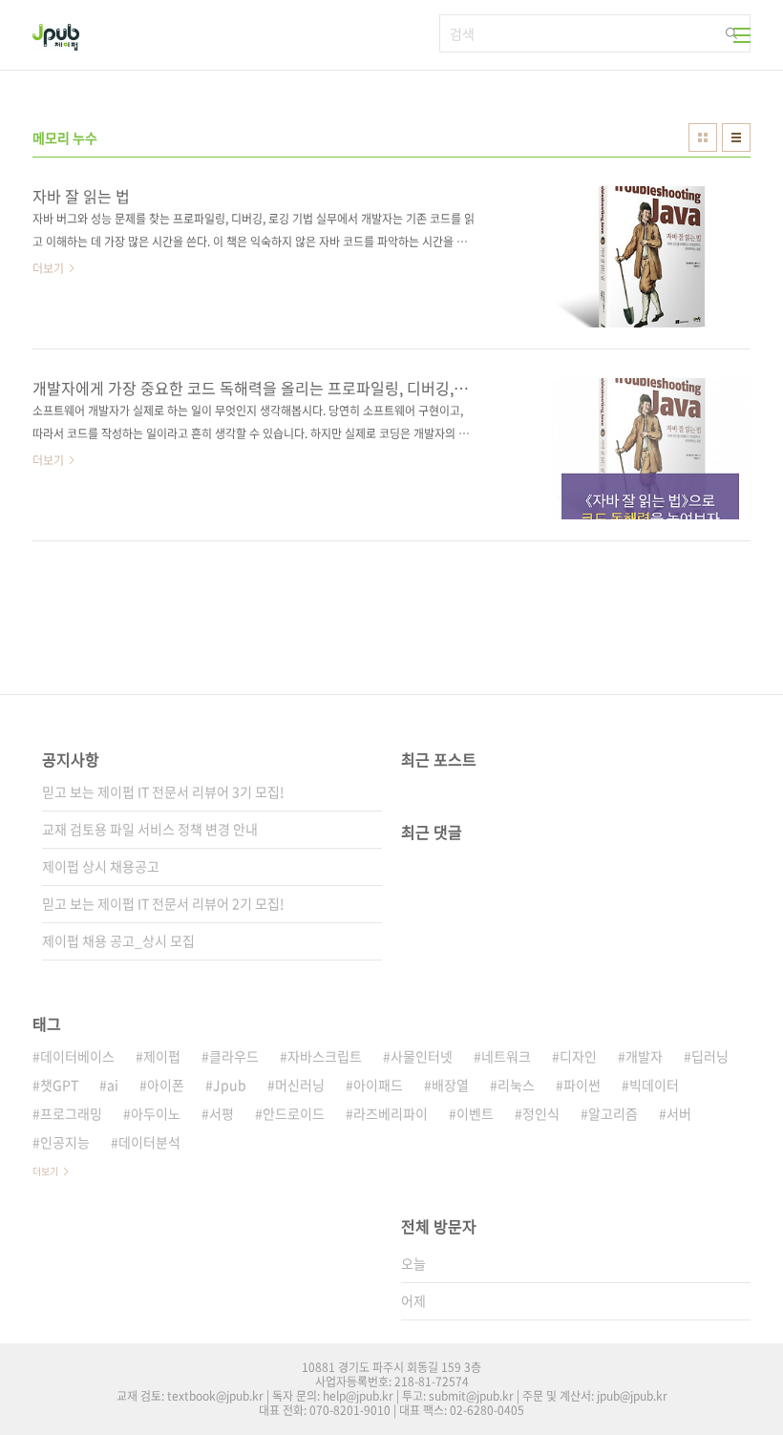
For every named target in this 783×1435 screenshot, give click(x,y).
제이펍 (161, 1056)
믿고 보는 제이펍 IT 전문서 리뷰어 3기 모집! (163, 791)
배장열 (450, 1084)
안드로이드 (294, 1113)
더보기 (45, 1171)
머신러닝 (300, 1084)
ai (112, 1084)
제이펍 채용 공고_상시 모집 (118, 940)
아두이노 (155, 1113)
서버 (679, 1113)
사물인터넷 (422, 1056)
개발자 (644, 1056)
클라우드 (234, 1056)
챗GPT (59, 1084)
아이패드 (378, 1084)
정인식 (541, 1113)
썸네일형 (702, 137)
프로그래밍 (71, 1113)
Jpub (229, 1084)
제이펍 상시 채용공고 (100, 866)
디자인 (578, 1056)
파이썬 (582, 1084)
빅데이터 (654, 1084)
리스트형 (736, 137)
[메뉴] (742, 35)
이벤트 (475, 1113)
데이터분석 (149, 1141)
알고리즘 (613, 1113)
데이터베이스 (77, 1056)
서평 (221, 1113)
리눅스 (516, 1084)
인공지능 (65, 1141)
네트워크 (506, 1056)
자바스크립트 (324, 1056)
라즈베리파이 (390, 1113)
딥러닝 (710, 1056)
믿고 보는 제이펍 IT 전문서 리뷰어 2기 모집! (163, 903)
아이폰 (165, 1084)
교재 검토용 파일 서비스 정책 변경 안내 (150, 828)
